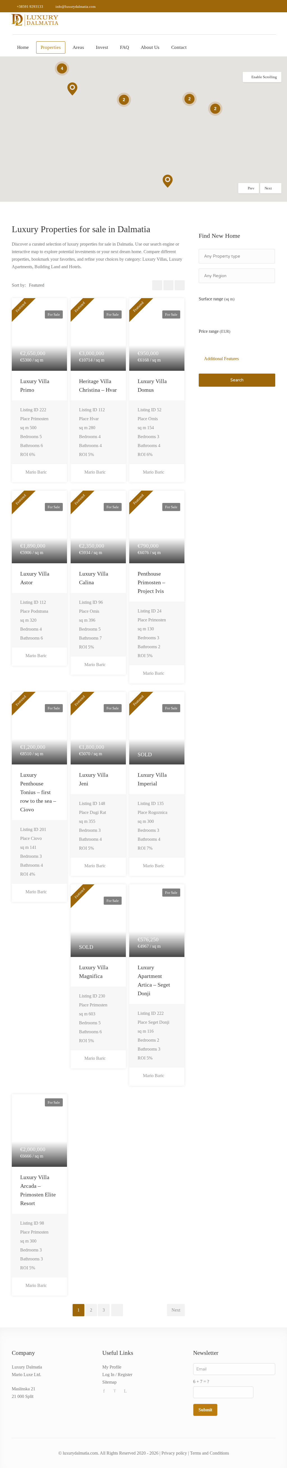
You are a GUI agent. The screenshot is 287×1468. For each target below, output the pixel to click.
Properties (51, 47)
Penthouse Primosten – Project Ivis (151, 582)
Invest (102, 47)
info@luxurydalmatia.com (75, 6)
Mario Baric (35, 472)
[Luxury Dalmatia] (34, 19)
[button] (167, 181)
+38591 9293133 (30, 6)
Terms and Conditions (209, 1453)
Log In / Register (117, 1374)
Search (237, 380)
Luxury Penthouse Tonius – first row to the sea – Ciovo (38, 792)
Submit (205, 1409)
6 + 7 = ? (201, 1381)
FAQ (124, 47)
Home (23, 47)
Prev (251, 188)
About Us (150, 47)
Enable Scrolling (264, 77)
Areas (78, 47)
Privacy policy (174, 1453)
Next (268, 188)
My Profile (111, 1367)
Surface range (217, 298)
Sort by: (19, 285)
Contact (179, 47)
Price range (214, 331)
